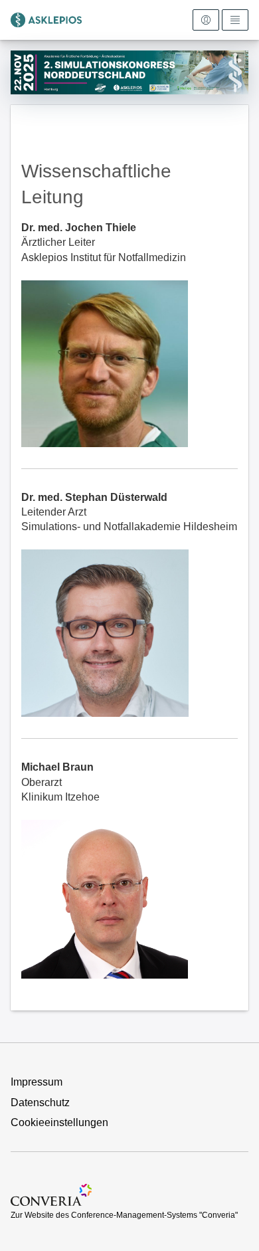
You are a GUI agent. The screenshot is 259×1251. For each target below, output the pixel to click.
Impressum (36, 1082)
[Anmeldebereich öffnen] (206, 20)
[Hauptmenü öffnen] (235, 20)
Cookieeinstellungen (59, 1122)
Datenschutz (40, 1102)
